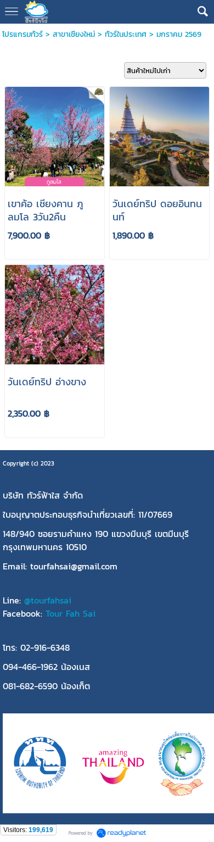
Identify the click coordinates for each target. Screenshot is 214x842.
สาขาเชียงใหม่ (74, 34)
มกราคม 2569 (178, 34)
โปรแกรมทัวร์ (22, 34)
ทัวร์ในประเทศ (126, 34)
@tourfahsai (47, 600)
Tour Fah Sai (70, 613)
